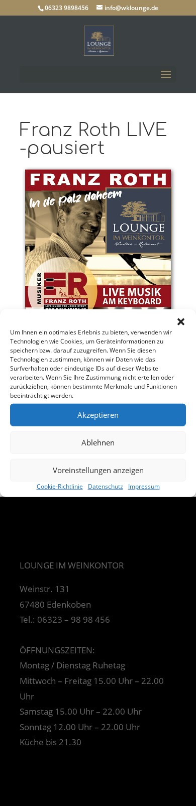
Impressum (144, 486)
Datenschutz (105, 486)
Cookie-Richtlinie (60, 486)
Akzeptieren (98, 415)
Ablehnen (98, 442)
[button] (181, 321)
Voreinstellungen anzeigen (98, 470)
